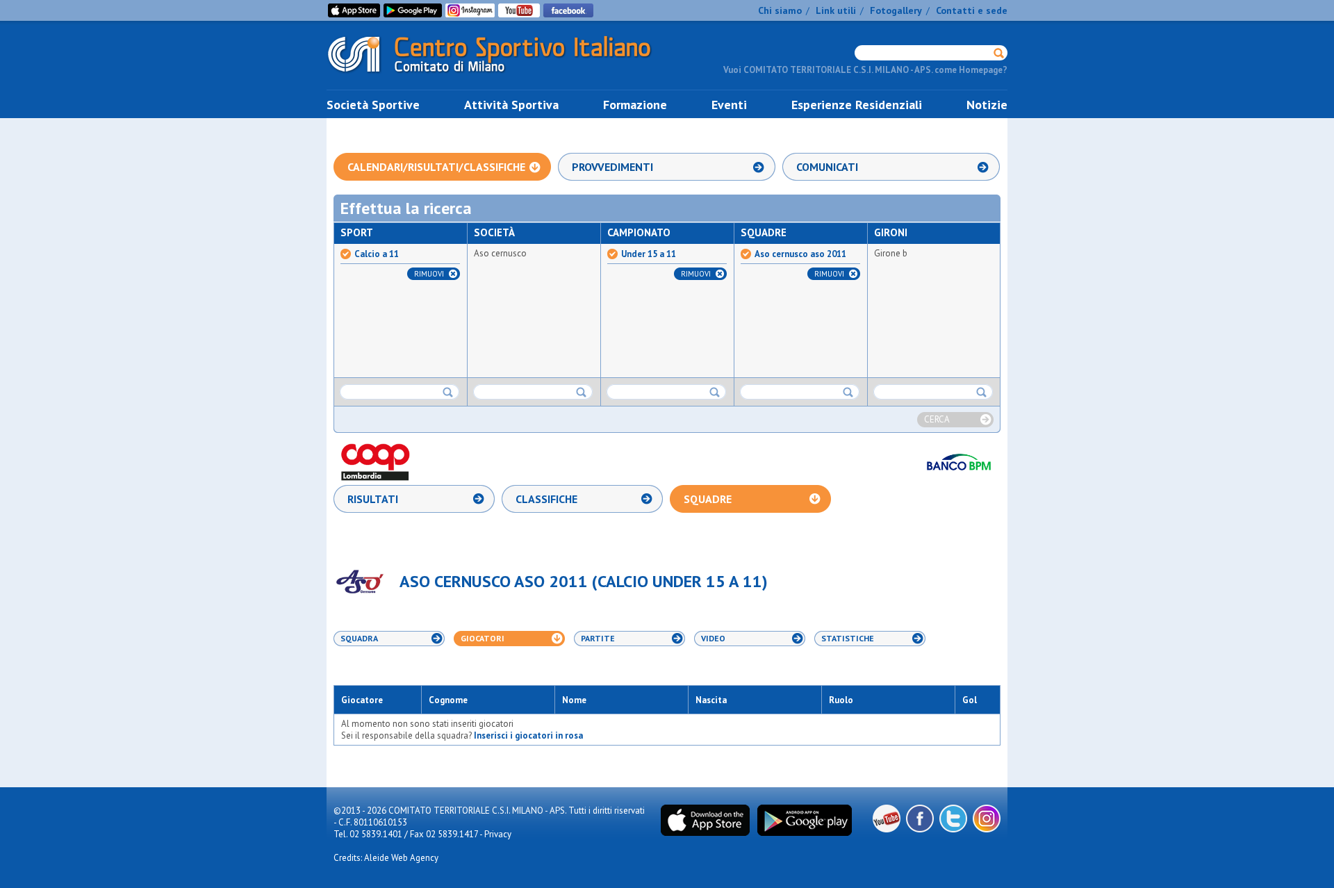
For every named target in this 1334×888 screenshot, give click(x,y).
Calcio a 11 (376, 254)
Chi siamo (780, 10)
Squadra (359, 638)
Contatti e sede (971, 10)
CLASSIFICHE (546, 499)
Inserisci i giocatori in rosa (528, 735)
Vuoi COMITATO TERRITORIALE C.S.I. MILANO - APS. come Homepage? (865, 70)
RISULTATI (372, 499)
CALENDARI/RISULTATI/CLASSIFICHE (436, 167)
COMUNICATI (827, 167)
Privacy (497, 834)
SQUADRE (708, 499)
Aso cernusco (500, 253)
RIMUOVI (429, 274)
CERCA (937, 419)
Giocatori (482, 638)
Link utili (836, 10)
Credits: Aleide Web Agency (386, 858)
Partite (598, 638)
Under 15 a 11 (648, 254)
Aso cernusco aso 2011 (800, 254)
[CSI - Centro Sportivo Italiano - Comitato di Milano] (500, 75)
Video (713, 638)
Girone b (890, 253)
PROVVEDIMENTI (612, 167)
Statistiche (847, 638)
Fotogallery (896, 10)
